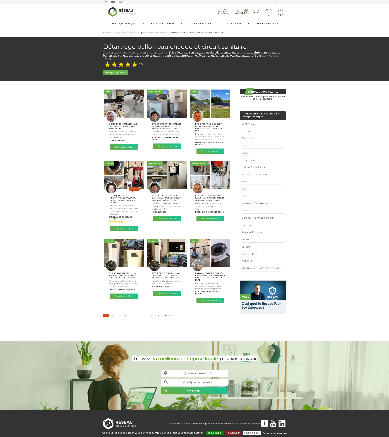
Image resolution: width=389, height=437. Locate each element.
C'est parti (194, 390)
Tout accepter (215, 433)
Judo (244, 181)
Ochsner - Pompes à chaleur (258, 217)
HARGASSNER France (254, 167)
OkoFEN (246, 225)
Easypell (246, 131)
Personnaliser (251, 433)
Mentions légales (201, 423)
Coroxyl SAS (248, 124)
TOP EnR (247, 261)
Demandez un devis (123, 147)
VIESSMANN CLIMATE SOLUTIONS (261, 268)
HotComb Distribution (254, 174)
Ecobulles (247, 138)
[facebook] (106, 2)
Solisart (246, 246)
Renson (246, 239)
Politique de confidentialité (224, 423)
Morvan (246, 210)
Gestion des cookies (250, 423)
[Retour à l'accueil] (119, 423)
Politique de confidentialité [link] (274, 433)
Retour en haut (175, 423)
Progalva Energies (252, 232)
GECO (245, 152)
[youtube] (113, 2)
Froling (246, 145)
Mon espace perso (277, 2)
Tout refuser (233, 433)
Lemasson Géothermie (254, 203)
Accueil (187, 423)
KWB (244, 189)
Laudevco (247, 196)
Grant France (249, 160)
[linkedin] (120, 2)
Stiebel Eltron (249, 254)
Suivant (168, 315)
